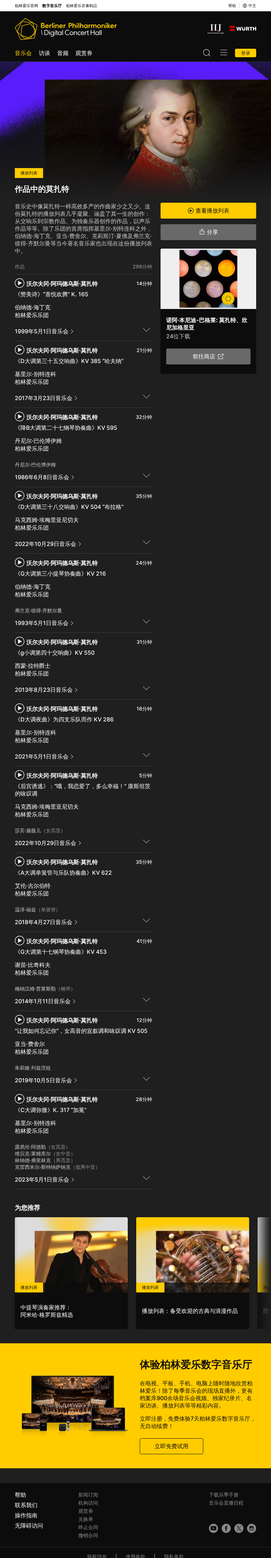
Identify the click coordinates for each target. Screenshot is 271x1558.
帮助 (232, 6)
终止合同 (88, 1527)
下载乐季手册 (224, 1495)
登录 (245, 53)
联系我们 (26, 1505)
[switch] (146, 329)
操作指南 (26, 1515)
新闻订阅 (88, 1495)
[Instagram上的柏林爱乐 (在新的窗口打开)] (251, 1528)
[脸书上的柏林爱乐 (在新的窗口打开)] (226, 1528)
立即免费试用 (171, 1446)
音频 (62, 53)
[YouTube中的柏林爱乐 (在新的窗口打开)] (213, 1528)
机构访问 (88, 1503)
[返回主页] (66, 29)
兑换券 (85, 1519)
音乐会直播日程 (226, 1503)
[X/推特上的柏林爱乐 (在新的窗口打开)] (238, 1528)
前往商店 (204, 356)
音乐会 (23, 53)
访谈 (44, 53)
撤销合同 (88, 1535)
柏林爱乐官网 (26, 6)
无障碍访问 (29, 1525)
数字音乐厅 (52, 6)
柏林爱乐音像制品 (81, 6)
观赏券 (84, 53)
